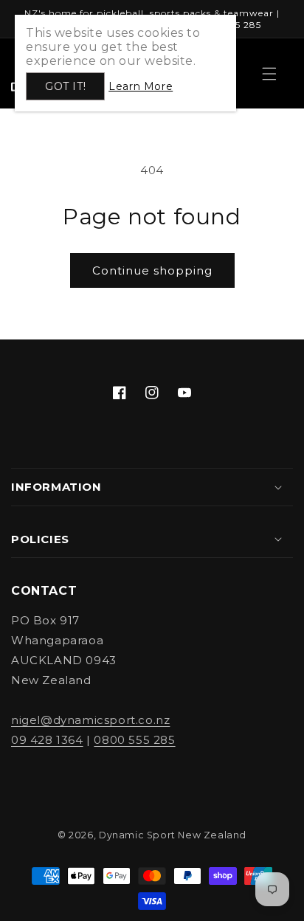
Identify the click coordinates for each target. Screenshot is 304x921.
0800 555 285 (134, 740)
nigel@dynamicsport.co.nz (90, 720)
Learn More (140, 86)
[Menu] (269, 74)
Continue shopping (152, 270)
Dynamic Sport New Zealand (172, 835)
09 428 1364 (47, 740)
